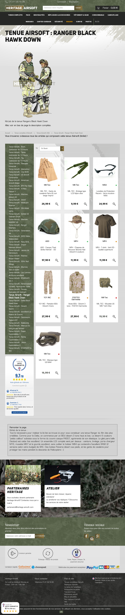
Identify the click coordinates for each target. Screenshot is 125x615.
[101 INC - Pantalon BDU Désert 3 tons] (48, 282)
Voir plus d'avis (19, 412)
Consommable (98, 15)
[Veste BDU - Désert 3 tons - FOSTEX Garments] (76, 282)
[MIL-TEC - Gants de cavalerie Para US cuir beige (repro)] (48, 169)
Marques (30, 22)
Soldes (69, 22)
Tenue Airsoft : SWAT (17, 200)
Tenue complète (15, 15)
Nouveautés (39, 15)
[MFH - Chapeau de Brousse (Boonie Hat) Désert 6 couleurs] (76, 226)
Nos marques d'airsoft (72, 599)
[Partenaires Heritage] (23, 475)
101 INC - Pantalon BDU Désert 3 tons (48, 305)
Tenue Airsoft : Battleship (19, 323)
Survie (79, 22)
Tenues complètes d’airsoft (73, 582)
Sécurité (59, 22)
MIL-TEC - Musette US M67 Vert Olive (105, 305)
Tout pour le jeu (69, 592)
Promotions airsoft (71, 594)
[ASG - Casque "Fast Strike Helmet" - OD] (48, 226)
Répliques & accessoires (59, 15)
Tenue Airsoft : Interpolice (19, 169)
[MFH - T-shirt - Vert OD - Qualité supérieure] (105, 226)
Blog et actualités (70, 597)
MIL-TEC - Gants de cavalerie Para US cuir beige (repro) (48, 193)
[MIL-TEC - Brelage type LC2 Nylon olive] (76, 169)
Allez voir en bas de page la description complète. (28, 126)
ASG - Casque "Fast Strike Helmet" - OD (48, 249)
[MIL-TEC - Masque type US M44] (48, 338)
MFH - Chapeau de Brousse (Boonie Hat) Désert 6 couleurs (76, 250)
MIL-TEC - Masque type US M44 (48, 361)
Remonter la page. (18, 428)
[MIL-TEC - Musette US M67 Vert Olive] (105, 282)
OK (61, 612)
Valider (78, 8)
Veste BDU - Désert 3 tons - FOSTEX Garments (77, 305)
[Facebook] (86, 536)
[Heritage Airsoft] (23, 8)
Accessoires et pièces (72, 590)
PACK (28, 15)
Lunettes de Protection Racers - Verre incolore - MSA (105, 193)
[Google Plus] (97, 536)
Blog (97, 22)
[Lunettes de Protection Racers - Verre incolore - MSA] (105, 169)
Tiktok (92, 538)
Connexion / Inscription (67, 2)
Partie (88, 22)
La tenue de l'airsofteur (72, 587)
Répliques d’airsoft (71, 585)
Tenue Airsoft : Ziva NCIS (19, 172)
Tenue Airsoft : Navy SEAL (19, 242)
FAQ (65, 602)
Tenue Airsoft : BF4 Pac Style (20, 186)
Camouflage (113, 15)
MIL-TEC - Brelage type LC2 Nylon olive (77, 192)
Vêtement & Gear (81, 15)
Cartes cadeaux (44, 22)
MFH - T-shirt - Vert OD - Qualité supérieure (105, 249)
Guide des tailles (70, 604)
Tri (37, 148)
